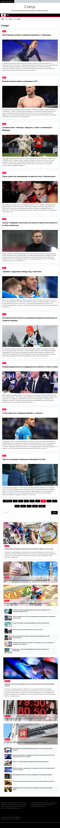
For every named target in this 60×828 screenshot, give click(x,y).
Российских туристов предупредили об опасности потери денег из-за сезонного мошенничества (32, 610)
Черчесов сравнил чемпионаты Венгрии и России (23, 459)
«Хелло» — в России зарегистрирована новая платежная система (30, 761)
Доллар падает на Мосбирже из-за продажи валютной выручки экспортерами (25, 742)
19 (35, 506)
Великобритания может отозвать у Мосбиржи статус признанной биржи (32, 774)
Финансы (7, 681)
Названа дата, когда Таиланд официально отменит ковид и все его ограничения (31, 650)
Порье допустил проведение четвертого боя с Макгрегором (28, 176)
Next (42, 506)
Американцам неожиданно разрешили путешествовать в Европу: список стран (28, 549)
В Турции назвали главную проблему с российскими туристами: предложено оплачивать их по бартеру (33, 643)
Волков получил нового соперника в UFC (20, 81)
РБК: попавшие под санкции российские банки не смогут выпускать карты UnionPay (33, 749)
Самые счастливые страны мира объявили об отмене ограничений (31, 623)
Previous (7, 501)
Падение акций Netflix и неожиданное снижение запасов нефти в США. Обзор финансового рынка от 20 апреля (34, 756)
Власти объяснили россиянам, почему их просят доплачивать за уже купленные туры (31, 637)
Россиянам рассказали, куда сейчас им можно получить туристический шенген (26, 603)
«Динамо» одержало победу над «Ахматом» (22, 272)
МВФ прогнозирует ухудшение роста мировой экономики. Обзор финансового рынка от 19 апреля (34, 769)
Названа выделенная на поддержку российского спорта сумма (30, 367)
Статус (30, 7)
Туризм (7, 546)
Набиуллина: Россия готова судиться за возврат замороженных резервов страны (32, 788)
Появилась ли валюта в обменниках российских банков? (19, 718)
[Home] (3, 15)
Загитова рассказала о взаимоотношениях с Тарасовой (26, 35)
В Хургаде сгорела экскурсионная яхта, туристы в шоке (28, 629)
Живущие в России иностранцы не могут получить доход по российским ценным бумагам (29, 684)
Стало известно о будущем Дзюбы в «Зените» (22, 413)
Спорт (4, 31)
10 (23, 506)
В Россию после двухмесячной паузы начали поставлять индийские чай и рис (33, 781)
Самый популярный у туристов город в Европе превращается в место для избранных (27, 580)
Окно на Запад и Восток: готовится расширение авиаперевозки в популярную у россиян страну (34, 617)
